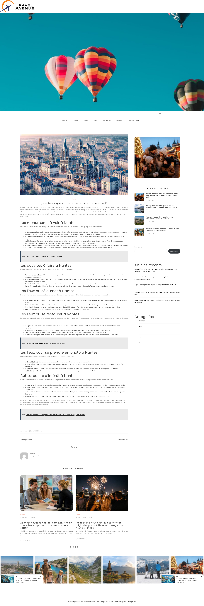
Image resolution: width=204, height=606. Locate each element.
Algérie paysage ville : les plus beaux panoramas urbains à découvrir (97, 524)
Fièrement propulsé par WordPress (79, 602)
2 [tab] (73, 547)
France (86, 121)
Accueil (64, 121)
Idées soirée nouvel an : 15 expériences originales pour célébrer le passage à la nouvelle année (44, 525)
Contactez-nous (133, 121)
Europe (75, 121)
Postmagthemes (131, 602)
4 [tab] (77, 547)
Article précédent (26, 440)
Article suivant (123, 440)
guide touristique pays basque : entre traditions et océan (29, 579)
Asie (95, 121)
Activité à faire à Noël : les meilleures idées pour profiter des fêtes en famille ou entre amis (162, 195)
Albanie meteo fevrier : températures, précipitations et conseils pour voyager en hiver (161, 207)
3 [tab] (75, 547)
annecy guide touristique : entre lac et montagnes (187, 579)
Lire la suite (26, 538)
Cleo (34, 453)
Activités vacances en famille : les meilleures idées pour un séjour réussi (162, 229)
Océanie (119, 121)
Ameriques (107, 121)
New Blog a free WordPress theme (109, 602)
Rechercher (138, 247)
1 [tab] (70, 547)
